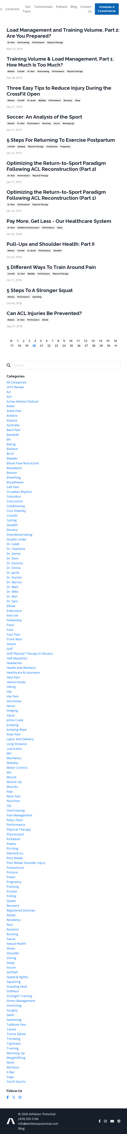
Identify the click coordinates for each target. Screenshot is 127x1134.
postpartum (51, 146)
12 (85, 341)
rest (10, 925)
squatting (36, 297)
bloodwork (14, 468)
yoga (10, 1077)
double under (17, 539)
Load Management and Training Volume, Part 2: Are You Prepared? (63, 33)
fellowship (14, 620)
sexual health (16, 944)
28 (93, 346)
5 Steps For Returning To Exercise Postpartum (61, 140)
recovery (68, 100)
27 (86, 346)
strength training (19, 996)
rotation (13, 929)
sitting (11, 958)
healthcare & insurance (28, 227)
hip (9, 691)
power (11, 877)
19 (26, 346)
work (10, 1062)
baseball (13, 435)
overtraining (23, 42)
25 (71, 346)
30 (108, 346)
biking (11, 444)
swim (10, 1015)
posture (12, 872)
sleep (77, 100)
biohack (12, 449)
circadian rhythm (19, 492)
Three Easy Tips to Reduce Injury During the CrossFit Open (59, 91)
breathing (14, 477)
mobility (42, 100)
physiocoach (15, 834)
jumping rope (17, 729)
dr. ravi (11, 42)
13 (93, 341)
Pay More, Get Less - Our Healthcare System (59, 221)
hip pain (13, 696)
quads (11, 901)
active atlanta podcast (23, 401)
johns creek (15, 720)
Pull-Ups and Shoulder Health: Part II (50, 244)
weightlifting (16, 1058)
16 (115, 341)
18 (19, 346)
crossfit (20, 71)
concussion (15, 501)
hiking (11, 687)
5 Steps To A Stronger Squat (40, 290)
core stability (16, 511)
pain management (19, 815)
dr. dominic (15, 563)
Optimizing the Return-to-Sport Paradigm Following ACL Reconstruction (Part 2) (56, 166)
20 (34, 346)
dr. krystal (14, 577)
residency (14, 920)
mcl (9, 753)
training (13, 1048)
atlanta (11, 71)
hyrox (11, 706)
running (12, 934)
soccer (57, 123)
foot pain (13, 634)
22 (49, 346)
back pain (13, 430)
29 (101, 346)
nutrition (13, 801)
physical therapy (55, 42)
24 (63, 346)
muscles (12, 787)
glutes (11, 644)
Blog (74, 7)
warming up (68, 123)
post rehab (15, 858)
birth (10, 454)
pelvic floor (15, 820)
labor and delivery (20, 739)
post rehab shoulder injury (26, 863)
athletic (12, 416)
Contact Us (86, 9)
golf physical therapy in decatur (30, 653)
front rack (14, 639)
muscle (12, 777)
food (10, 625)
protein (12, 891)
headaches (14, 663)
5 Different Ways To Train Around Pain (51, 267)
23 (56, 346)
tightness (14, 1043)
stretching (14, 1005)
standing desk (17, 986)
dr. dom (12, 558)
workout (13, 1067)
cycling (12, 520)
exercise (12, 615)
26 (78, 346)
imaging (12, 710)
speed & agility (17, 977)
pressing (13, 887)
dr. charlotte (16, 549)
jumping (21, 146)
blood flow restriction (23, 463)
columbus (14, 496)
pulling (11, 896)
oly (9, 806)
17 (11, 346)
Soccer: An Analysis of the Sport (44, 117)
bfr (9, 439)
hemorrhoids (16, 682)
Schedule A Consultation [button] (107, 9)
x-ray (10, 1072)
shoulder (58, 250)
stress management (21, 1001)
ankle (10, 406)
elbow (11, 606)
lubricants (14, 749)
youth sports (16, 1081)
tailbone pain (16, 1024)
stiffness (13, 991)
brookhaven (15, 482)
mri (9, 772)
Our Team (27, 9)
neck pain (14, 796)
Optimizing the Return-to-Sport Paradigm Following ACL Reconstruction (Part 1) (56, 195)
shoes (11, 948)
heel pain (13, 677)
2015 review (15, 387)
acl (9, 392)
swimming (14, 1020)
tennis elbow (16, 1034)
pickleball (13, 839)
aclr (9, 397)
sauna (11, 939)
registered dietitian (21, 910)
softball (12, 972)
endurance (14, 611)
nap (10, 791)
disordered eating (19, 535)
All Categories (16, 382)
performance (38, 42)
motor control (17, 768)
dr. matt (13, 587)
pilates (11, 844)
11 (78, 341)
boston (12, 473)
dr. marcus (14, 582)
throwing (13, 1039)
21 (41, 346)
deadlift (12, 525)
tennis (11, 1029)
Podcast (61, 7)
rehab (45, 320)
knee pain (14, 734)
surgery (12, 1010)
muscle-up (14, 782)
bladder (12, 458)
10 (70, 341)
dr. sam (12, 601)
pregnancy (65, 146)
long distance (17, 744)
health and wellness (21, 668)
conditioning (16, 506)
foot (10, 630)
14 (100, 341)
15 (107, 341)
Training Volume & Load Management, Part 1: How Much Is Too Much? (60, 62)
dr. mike (12, 592)
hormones (14, 701)
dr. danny (14, 554)
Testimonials (43, 7)
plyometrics (15, 853)
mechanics (14, 758)
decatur (12, 530)
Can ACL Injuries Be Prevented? (44, 313)
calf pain (13, 487)
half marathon (17, 658)
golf (10, 649)
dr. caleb (13, 544)
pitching (12, 848)
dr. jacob (31, 100)
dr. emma (14, 568)
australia (13, 425)
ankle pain (14, 411)
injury (11, 715)
